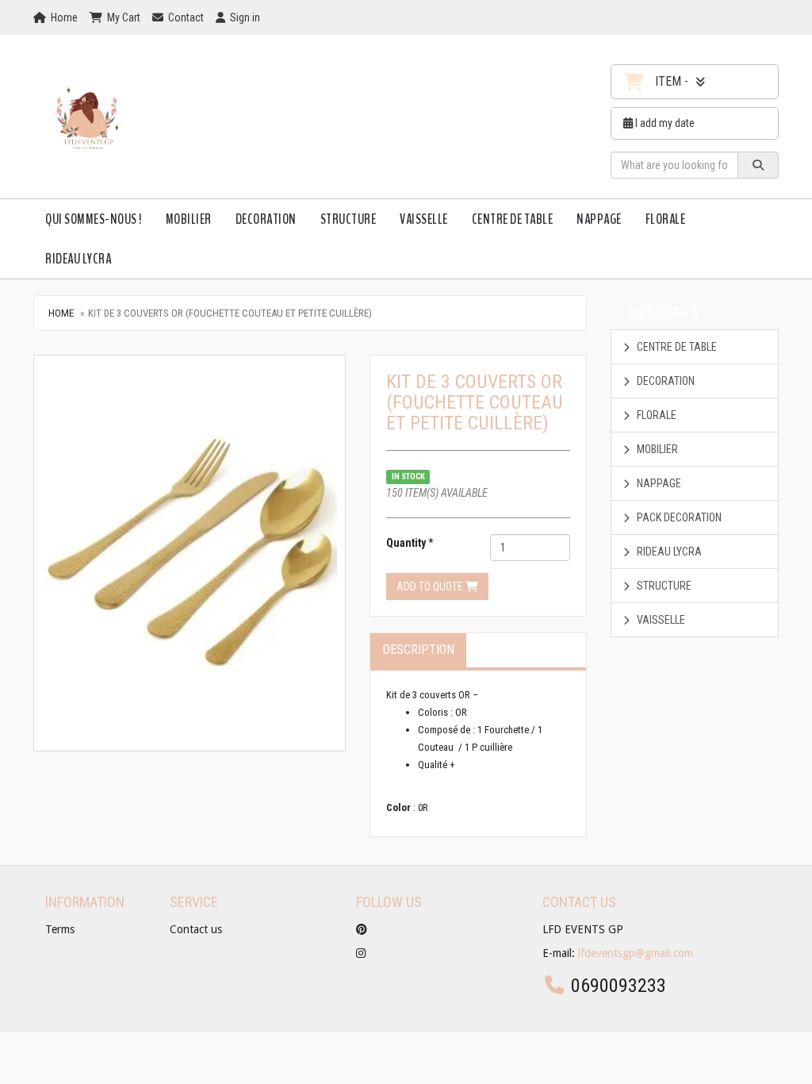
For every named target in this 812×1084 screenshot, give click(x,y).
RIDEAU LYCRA (78, 258)
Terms (60, 929)
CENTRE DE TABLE (512, 219)
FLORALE (665, 219)
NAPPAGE (599, 219)
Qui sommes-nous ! (93, 219)
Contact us (196, 929)
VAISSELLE (424, 219)
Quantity (406, 542)
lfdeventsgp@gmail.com (635, 953)
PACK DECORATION (678, 517)
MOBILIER (189, 219)
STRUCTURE (348, 219)
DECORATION (266, 219)
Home (61, 313)
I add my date (664, 123)
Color (398, 807)
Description (418, 649)
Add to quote (430, 586)
